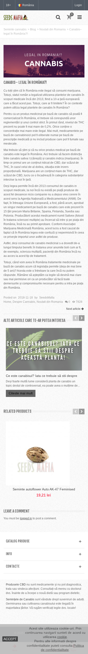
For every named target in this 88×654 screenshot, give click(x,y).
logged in (26, 518)
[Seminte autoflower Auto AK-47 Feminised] (44, 453)
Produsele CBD (16, 584)
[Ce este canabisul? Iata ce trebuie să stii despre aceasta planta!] (44, 349)
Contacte (12, 566)
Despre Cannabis (24, 301)
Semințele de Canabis (20, 599)
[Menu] (79, 17)
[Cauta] (58, 17)
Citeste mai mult (21, 393)
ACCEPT (10, 639)
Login (78, 5)
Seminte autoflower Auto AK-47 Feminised (44, 489)
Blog (33, 29)
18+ (8, 5)
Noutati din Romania (52, 29)
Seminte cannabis (15, 29)
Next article (73, 309)
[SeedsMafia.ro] (16, 17)
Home (7, 301)
